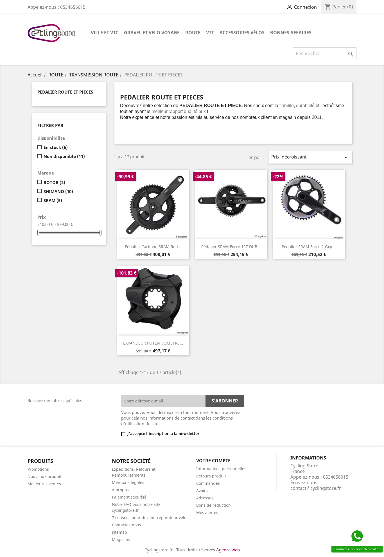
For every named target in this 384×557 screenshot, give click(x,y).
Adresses (204, 498)
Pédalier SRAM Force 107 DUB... (231, 246)
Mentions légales (128, 482)
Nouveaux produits (46, 476)
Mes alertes (207, 512)
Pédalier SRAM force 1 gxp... (309, 246)
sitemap (119, 532)
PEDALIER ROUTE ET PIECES (65, 92)
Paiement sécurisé (129, 497)
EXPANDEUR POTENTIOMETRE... (153, 343)
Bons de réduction (213, 505)
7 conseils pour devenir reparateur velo (149, 517)
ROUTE (192, 33)
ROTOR (54, 182)
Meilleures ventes (44, 483)
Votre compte (213, 461)
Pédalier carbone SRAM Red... (153, 246)
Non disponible (64, 156)
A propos (120, 489)
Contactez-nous (126, 524)
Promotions (38, 469)
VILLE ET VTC (104, 33)
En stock (56, 147)
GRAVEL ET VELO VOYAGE (152, 33)
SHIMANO (58, 191)
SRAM (53, 200)
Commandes (208, 483)
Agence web (228, 550)
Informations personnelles (221, 468)
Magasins (121, 539)
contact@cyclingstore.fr (315, 488)
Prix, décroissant (310, 157)
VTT (210, 33)
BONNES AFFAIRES (290, 33)
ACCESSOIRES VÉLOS (242, 33)
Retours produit (211, 476)
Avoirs (202, 490)
